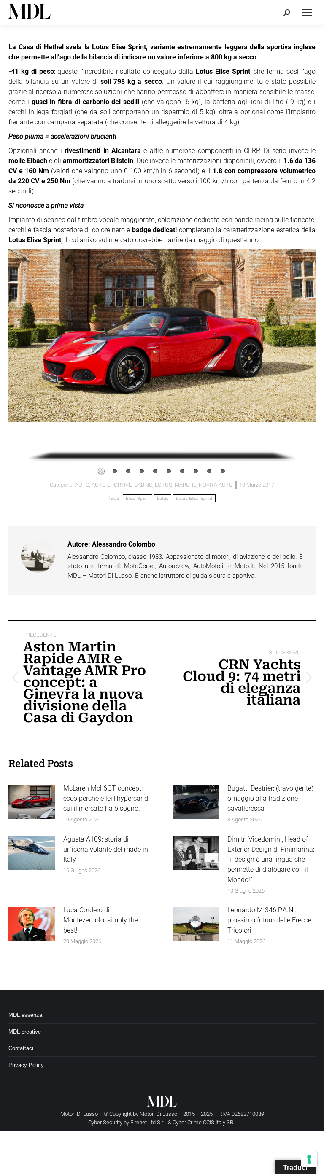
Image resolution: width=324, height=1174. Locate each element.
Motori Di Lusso (158, 1114)
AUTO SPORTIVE (112, 485)
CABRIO (143, 485)
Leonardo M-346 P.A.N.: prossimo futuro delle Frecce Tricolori (269, 920)
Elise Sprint (137, 498)
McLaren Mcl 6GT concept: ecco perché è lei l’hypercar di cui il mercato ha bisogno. (106, 798)
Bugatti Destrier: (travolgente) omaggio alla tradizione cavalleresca (270, 798)
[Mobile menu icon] (307, 12)
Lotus (163, 498)
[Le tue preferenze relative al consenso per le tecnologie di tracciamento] (309, 1159)
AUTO (82, 485)
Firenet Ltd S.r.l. (148, 1122)
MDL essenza (25, 1015)
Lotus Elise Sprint (194, 498)
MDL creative (24, 1032)
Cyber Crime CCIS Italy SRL (204, 1122)
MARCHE (185, 485)
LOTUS (163, 485)
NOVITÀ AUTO (216, 485)
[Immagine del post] (31, 802)
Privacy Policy (26, 1065)
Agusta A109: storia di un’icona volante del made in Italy (105, 849)
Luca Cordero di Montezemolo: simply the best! (100, 920)
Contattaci (20, 1048)
